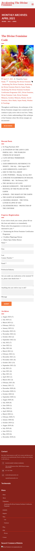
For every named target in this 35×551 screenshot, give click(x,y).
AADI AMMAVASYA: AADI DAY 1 (15, 169)
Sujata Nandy (22, 100)
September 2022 (8, 340)
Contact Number (7, 258)
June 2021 (6, 371)
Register (5, 513)
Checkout (6, 523)
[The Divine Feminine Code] (17, 60)
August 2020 (7, 400)
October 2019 (7, 422)
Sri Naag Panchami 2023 (11, 147)
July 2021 (6, 368)
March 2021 (7, 380)
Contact (5, 537)
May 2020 (6, 408)
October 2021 (7, 362)
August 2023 (7, 317)
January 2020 (7, 420)
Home (4, 494)
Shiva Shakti (12, 100)
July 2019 (6, 428)
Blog (4, 527)
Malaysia (17, 98)
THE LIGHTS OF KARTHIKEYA (14, 197)
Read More (8, 126)
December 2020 (8, 388)
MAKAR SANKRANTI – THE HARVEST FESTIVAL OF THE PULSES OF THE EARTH (17, 188)
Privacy (6, 533)
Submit (6, 304)
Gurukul (11, 98)
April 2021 (6, 377)
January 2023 (7, 328)
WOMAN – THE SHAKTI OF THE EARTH (17, 194)
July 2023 (6, 320)
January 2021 (7, 385)
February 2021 (7, 382)
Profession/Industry (7, 269)
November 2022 (8, 334)
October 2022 (7, 337)
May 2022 (6, 348)
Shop (4, 516)
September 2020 (8, 397)
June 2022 (6, 345)
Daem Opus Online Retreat (13, 240)
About (4, 498)
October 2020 (7, 394)
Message (4, 297)
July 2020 (6, 402)
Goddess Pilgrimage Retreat (13, 237)
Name (3, 243)
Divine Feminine (27, 92)
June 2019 (6, 431)
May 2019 (6, 434)
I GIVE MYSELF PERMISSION (13, 158)
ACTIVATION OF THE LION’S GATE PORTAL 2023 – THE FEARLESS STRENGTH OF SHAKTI (16, 152)
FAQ (4, 530)
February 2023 (7, 325)
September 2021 (8, 365)
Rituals (23, 98)
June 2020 (6, 405)
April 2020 (6, 411)
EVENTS (5, 510)
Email (3, 263)
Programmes (6, 501)
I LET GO (6, 161)
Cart (5, 519)
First (2, 249)
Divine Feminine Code (8, 95)
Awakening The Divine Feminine (14, 3)
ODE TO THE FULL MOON (12, 172)
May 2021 (6, 374)
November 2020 (8, 391)
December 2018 (8, 437)
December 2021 (8, 357)
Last (2, 255)
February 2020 (7, 417)
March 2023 (7, 322)
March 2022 (7, 351)
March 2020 (7, 414)
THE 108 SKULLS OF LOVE (13, 183)
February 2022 (7, 354)
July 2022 (6, 342)
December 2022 (8, 331)
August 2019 (7, 425)
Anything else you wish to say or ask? (13, 288)
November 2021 (8, 360)
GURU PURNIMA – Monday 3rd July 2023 (17, 175)
